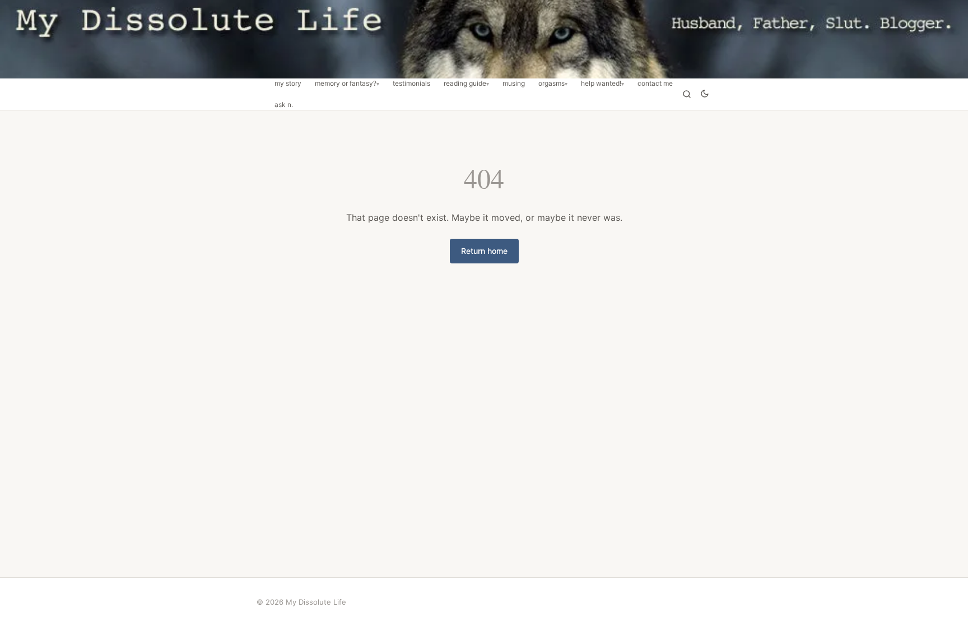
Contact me (655, 83)
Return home (484, 251)
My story (287, 83)
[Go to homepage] (484, 39)
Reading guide (465, 83)
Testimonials (411, 83)
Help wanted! (601, 83)
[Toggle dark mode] (704, 94)
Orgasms (551, 83)
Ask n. (283, 105)
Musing (513, 83)
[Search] (687, 94)
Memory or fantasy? (345, 83)
